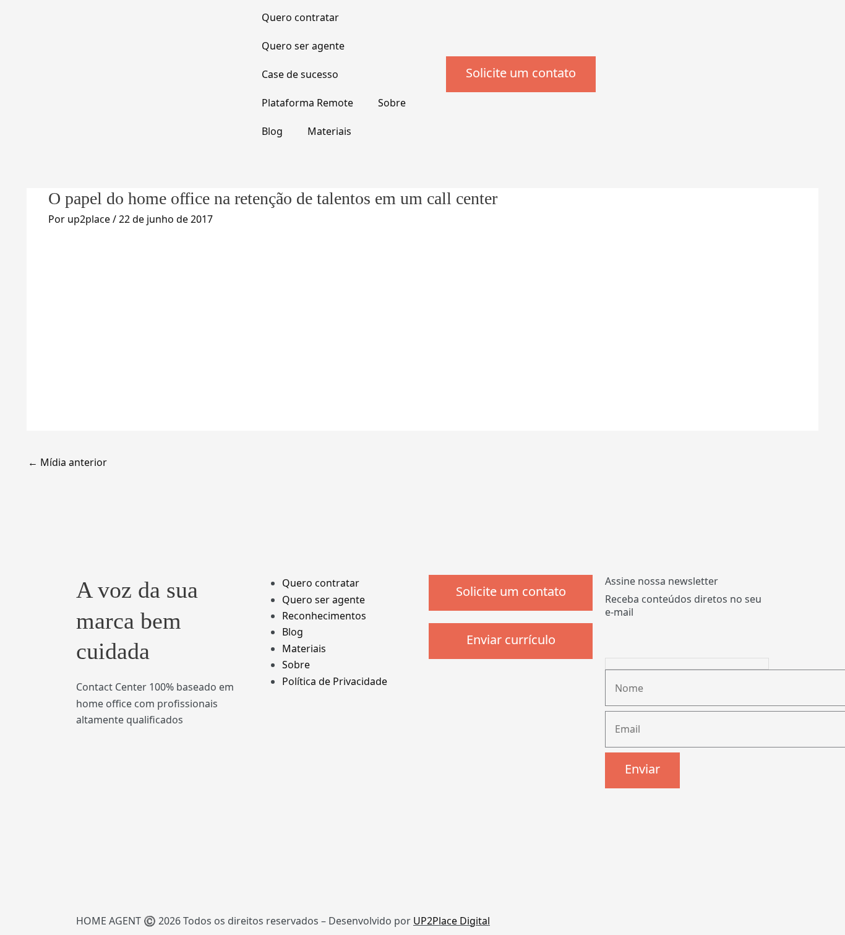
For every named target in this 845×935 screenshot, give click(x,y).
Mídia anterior (67, 462)
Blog (272, 131)
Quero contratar (300, 17)
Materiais (329, 131)
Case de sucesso (300, 74)
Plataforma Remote (307, 103)
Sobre (392, 103)
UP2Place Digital (451, 921)
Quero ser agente (303, 46)
